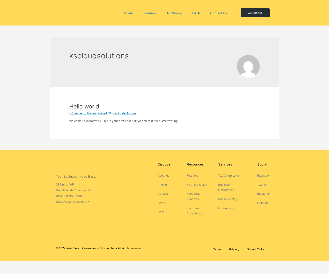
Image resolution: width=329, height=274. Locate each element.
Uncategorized (97, 113)
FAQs (196, 13)
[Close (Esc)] (42, 265)
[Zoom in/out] (5, 265)
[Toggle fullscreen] (18, 265)
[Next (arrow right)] (18, 271)
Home (128, 13)
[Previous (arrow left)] (5, 271)
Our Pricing (174, 13)
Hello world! (85, 106)
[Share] (30, 265)
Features (149, 13)
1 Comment (77, 113)
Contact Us (218, 13)
